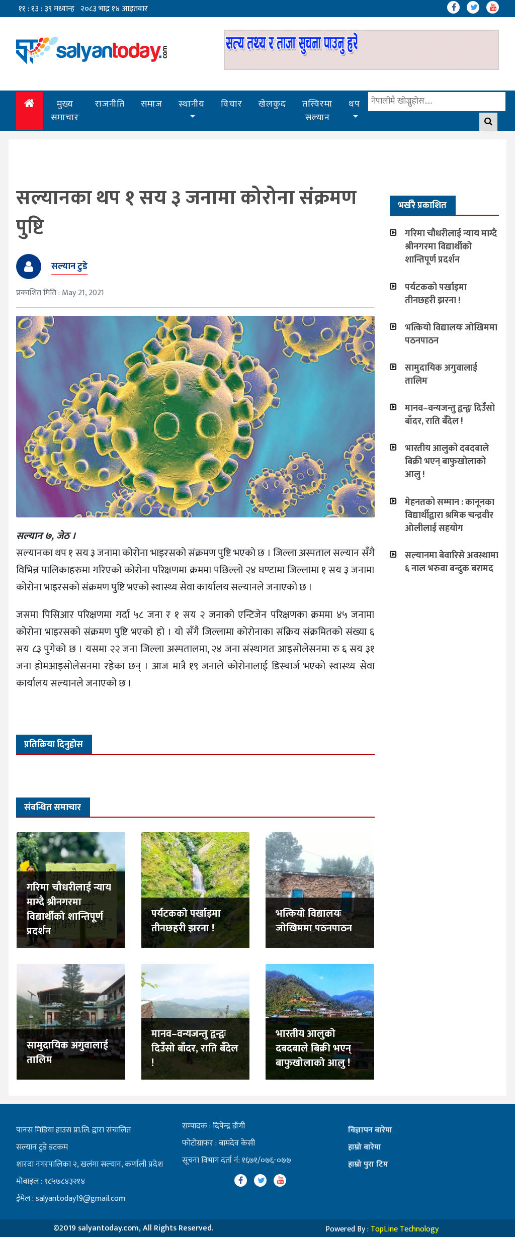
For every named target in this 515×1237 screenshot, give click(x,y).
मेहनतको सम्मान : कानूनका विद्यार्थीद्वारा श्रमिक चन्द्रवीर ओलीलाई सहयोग (449, 515)
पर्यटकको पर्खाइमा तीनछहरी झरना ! (186, 921)
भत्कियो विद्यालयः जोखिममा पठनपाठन (314, 921)
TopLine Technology (405, 1229)
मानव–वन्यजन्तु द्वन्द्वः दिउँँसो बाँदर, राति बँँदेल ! (194, 1048)
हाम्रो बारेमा (364, 1147)
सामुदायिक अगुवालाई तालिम (67, 1053)
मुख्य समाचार (65, 111)
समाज (151, 104)
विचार (231, 104)
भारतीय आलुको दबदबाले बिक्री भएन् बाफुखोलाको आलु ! (313, 1048)
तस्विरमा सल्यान (317, 111)
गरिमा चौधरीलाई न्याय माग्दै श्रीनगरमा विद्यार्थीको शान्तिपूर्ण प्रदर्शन (69, 909)
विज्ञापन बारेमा (370, 1130)
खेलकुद (272, 104)
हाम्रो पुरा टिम (368, 1164)
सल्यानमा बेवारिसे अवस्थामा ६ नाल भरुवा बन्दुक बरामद (451, 562)
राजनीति (110, 104)
